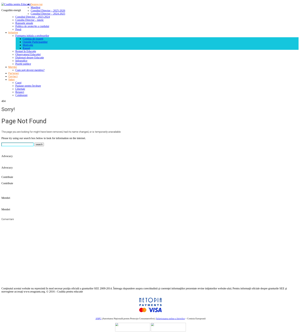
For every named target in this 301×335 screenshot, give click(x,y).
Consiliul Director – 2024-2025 (48, 13)
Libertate (20, 88)
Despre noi (37, 4)
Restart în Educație (25, 51)
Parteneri (13, 73)
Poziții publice (23, 63)
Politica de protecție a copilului (32, 26)
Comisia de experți (33, 38)
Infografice (21, 60)
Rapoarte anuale (24, 23)
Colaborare (21, 95)
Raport (26, 48)
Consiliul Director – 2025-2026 (48, 10)
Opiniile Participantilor (35, 41)
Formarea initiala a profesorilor (32, 35)
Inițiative (13, 32)
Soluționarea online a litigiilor (170, 318)
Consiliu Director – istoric (29, 19)
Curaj (18, 82)
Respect (19, 92)
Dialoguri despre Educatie (29, 57)
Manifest (35, 7)
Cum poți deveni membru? (30, 70)
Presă (18, 29)
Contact (13, 76)
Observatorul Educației (28, 54)
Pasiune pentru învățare (28, 85)
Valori (11, 79)
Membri (12, 67)
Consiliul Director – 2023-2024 (32, 16)
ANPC (98, 318)
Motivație (28, 45)
